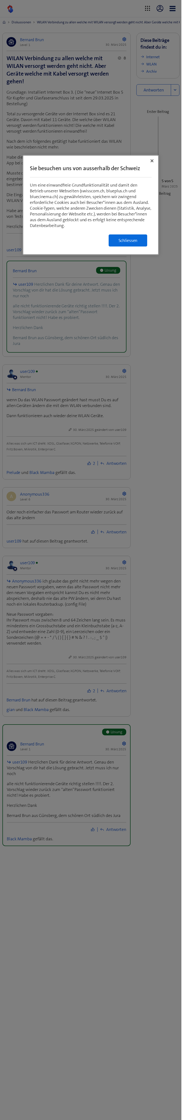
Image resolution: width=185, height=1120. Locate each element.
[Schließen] (152, 160)
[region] (91, 205)
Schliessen (128, 240)
